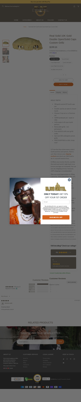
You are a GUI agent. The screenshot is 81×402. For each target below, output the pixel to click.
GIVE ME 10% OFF (55, 217)
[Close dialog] (69, 179)
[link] (56, 187)
